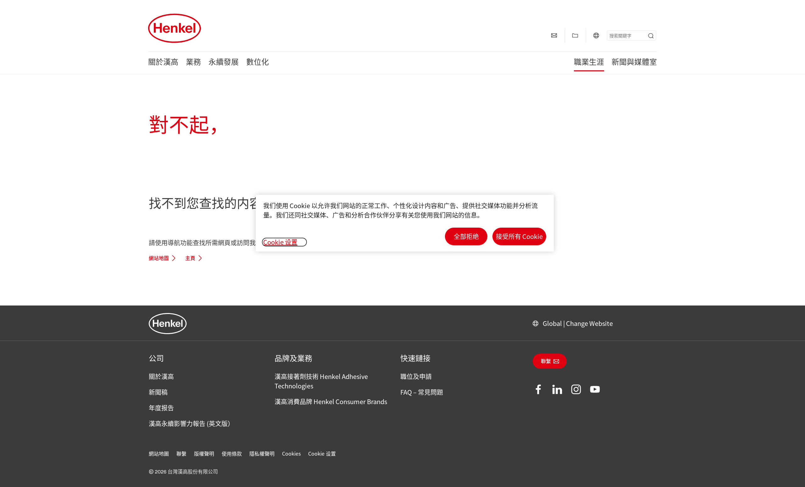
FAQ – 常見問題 (421, 392)
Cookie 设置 (322, 453)
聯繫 (546, 361)
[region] (405, 223)
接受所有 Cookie (519, 236)
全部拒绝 (466, 236)
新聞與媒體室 (634, 62)
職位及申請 (416, 376)
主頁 (190, 258)
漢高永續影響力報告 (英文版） (191, 423)
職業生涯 (589, 62)
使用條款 (232, 453)
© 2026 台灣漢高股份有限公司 (183, 471)
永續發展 (223, 62)
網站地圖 (159, 258)
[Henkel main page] (174, 28)
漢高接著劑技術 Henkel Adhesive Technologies (321, 381)
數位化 (257, 62)
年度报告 (161, 407)
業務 (193, 62)
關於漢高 (163, 62)
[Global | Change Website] (596, 35)
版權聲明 (204, 453)
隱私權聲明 (262, 453)
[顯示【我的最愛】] (575, 35)
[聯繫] (554, 35)
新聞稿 (158, 392)
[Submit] (651, 36)
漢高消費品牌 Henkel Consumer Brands (331, 401)
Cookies (291, 453)
